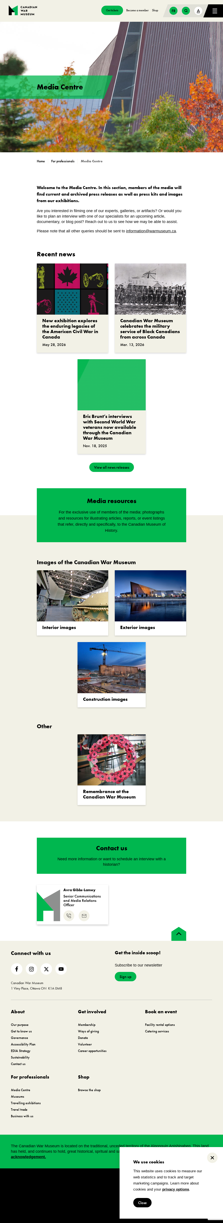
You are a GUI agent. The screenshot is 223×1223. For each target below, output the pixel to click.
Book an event (161, 1011)
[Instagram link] (31, 969)
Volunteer (85, 1044)
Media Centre (20, 1090)
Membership (86, 1024)
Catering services (157, 1031)
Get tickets (112, 10)
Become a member (137, 10)
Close (142, 1202)
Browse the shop (89, 1090)
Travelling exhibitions (26, 1103)
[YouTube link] (61, 969)
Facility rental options (160, 1024)
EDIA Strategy (20, 1051)
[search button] (186, 11)
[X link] (46, 969)
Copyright (122, 1180)
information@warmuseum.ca (151, 231)
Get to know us (21, 1031)
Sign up (126, 976)
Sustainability (20, 1057)
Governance (19, 1037)
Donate (83, 1037)
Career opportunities (92, 1051)
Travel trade (19, 1109)
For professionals (30, 1077)
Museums (17, 1096)
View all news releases (111, 467)
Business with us (22, 1116)
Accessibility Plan (23, 1044)
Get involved (92, 1011)
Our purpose (20, 1024)
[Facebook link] (16, 969)
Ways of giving (88, 1031)
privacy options (175, 1189)
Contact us (18, 1064)
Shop (155, 10)
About (18, 1011)
